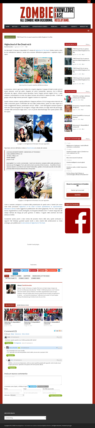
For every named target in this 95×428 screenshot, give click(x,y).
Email (25, 389)
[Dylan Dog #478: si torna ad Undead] (68, 118)
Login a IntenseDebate (32, 386)
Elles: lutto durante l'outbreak (74, 157)
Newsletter (84, 26)
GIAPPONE (27, 276)
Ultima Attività (25, 334)
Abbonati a (7, 395)
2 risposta (18, 343)
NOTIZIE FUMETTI (11, 278)
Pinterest (34, 270)
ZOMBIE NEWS (35, 278)
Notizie (14, 26)
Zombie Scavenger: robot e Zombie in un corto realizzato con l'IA (77, 152)
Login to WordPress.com (43, 386)
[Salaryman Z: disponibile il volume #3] (53, 315)
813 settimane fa (15, 337)
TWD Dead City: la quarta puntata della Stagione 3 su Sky (34, 37)
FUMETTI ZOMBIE (16, 276)
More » (13, 37)
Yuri (12, 360)
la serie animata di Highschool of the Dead (33, 223)
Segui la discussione (60, 331)
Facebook (17, 270)
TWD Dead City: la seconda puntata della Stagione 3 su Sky (81, 79)
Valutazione (18, 334)
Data (12, 334)
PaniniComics (30, 148)
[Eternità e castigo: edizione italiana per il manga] (68, 98)
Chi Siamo (64, 26)
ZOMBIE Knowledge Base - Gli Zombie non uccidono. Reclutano (27, 425)
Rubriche (54, 26)
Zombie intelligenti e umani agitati (76, 162)
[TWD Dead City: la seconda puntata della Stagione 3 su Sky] (68, 81)
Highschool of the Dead (42, 50)
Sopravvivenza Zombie (39, 26)
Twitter (25, 270)
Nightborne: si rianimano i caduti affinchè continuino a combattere (77, 146)
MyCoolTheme (47, 425)
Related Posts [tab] (10, 305)
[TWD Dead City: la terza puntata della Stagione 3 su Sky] (68, 71)
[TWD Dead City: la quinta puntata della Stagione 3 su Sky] (68, 51)
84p (19, 347)
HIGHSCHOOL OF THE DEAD (40, 276)
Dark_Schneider (13, 347)
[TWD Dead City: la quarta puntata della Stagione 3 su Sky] (68, 61)
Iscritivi (77, 195)
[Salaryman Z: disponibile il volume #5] (13, 315)
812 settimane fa (18, 360)
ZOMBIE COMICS (24, 278)
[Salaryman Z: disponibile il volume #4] (33, 315)
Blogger (70, 425)
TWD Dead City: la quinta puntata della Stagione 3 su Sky (81, 50)
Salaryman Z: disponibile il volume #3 (52, 322)
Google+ (42, 270)
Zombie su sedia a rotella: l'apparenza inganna (77, 167)
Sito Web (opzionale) (48, 389)
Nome (6, 389)
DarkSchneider (8, 47)
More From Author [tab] (23, 305)
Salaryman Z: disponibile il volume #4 (32, 322)
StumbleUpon (53, 270)
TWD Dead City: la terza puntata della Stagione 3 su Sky (81, 70)
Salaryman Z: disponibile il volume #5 (12, 322)
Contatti (74, 26)
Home (7, 26)
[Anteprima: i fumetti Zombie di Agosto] (68, 108)
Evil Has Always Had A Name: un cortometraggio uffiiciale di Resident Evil (77, 173)
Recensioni (24, 26)
